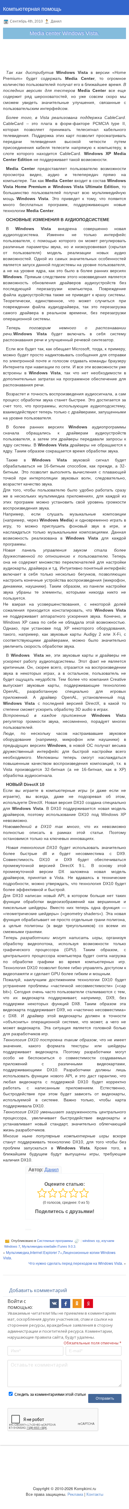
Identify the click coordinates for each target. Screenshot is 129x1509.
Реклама (75, 1494)
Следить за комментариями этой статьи (50, 1394)
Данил (51, 1169)
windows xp (91, 1241)
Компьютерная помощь (32, 8)
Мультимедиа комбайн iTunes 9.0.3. (49, 1246)
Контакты (94, 1494)
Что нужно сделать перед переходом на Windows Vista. (75, 1263)
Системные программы (55, 1241)
